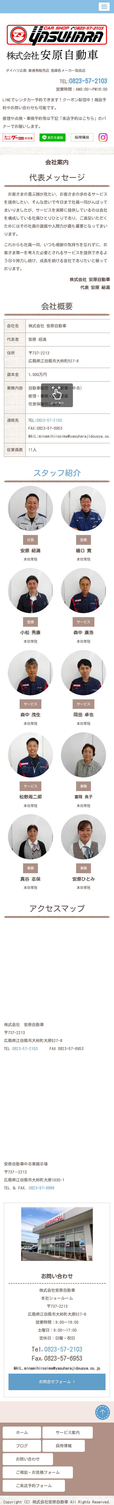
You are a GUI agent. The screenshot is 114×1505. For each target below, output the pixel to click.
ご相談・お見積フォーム (38, 1472)
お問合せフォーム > (57, 1382)
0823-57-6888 (41, 1188)
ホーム (22, 1433)
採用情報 (64, 1446)
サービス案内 (68, 1433)
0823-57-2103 (88, 81)
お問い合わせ (28, 1459)
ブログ (22, 1446)
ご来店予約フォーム (34, 1486)
